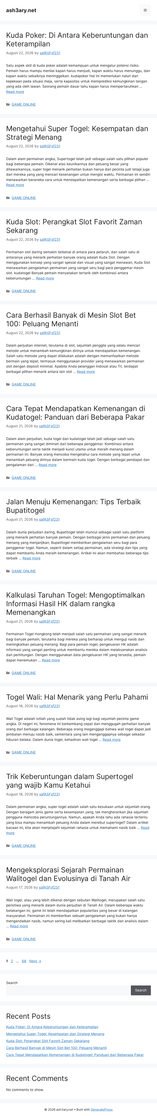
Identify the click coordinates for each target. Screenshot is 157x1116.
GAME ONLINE (24, 104)
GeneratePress (102, 1109)
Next (35, 961)
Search (12, 983)
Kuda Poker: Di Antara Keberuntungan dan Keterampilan (52, 1027)
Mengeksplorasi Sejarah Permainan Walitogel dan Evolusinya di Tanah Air (68, 874)
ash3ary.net (21, 10)
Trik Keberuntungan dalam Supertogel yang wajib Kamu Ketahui (69, 780)
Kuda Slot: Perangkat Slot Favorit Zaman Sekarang (47, 1041)
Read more (15, 92)
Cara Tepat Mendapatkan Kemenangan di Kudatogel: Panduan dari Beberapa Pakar (75, 412)
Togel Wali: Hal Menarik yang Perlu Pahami (77, 697)
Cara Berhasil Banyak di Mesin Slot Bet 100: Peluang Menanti (71, 319)
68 (24, 961)
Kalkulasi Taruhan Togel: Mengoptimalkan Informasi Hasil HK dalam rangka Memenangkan (75, 603)
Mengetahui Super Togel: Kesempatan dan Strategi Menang (55, 1034)
